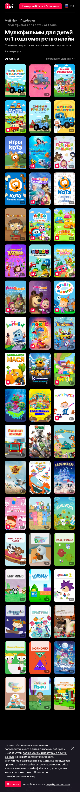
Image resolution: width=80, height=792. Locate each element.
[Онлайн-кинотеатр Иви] (10, 6)
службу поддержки (58, 784)
